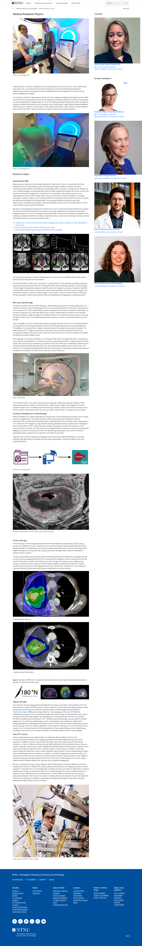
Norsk (127, 8)
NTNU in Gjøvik (99, 893)
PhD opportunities (19, 902)
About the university (60, 891)
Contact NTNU (78, 891)
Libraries (56, 893)
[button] (13, 9)
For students (31, 879)
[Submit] (127, 3)
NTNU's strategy (59, 895)
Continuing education (20, 909)
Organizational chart (60, 905)
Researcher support (80, 900)
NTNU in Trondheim (101, 895)
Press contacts (78, 898)
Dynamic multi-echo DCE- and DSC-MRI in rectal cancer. (35, 227)
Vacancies (36, 893)
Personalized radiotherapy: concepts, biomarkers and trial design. (39, 230)
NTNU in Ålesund (100, 898)
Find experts (77, 895)
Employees (77, 893)
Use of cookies (119, 893)
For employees (17, 879)
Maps (75, 902)
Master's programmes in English (17, 893)
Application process (19, 912)
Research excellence (60, 898)
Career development (19, 907)
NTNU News (37, 891)
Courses (15, 905)
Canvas (51, 879)
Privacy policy (119, 900)
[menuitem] (29, 3)
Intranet (42, 879)
